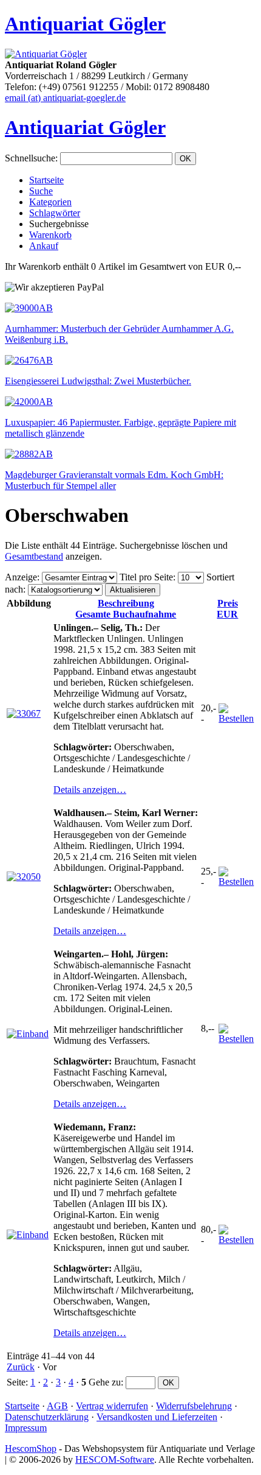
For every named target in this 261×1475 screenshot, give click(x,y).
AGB (57, 1406)
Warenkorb (50, 235)
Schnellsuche (30, 158)
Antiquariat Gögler (85, 24)
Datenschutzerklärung (47, 1417)
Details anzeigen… (89, 789)
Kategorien (50, 202)
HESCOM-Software (114, 1459)
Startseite (46, 180)
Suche (41, 191)
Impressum (26, 1428)
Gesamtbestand (34, 556)
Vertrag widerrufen (112, 1406)
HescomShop (30, 1448)
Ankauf (43, 246)
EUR (227, 608)
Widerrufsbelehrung (194, 1406)
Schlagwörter (54, 213)
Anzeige (21, 577)
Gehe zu (105, 1382)
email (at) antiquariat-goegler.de (65, 98)
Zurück (21, 1367)
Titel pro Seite (146, 577)
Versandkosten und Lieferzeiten (157, 1417)
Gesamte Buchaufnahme (125, 608)
